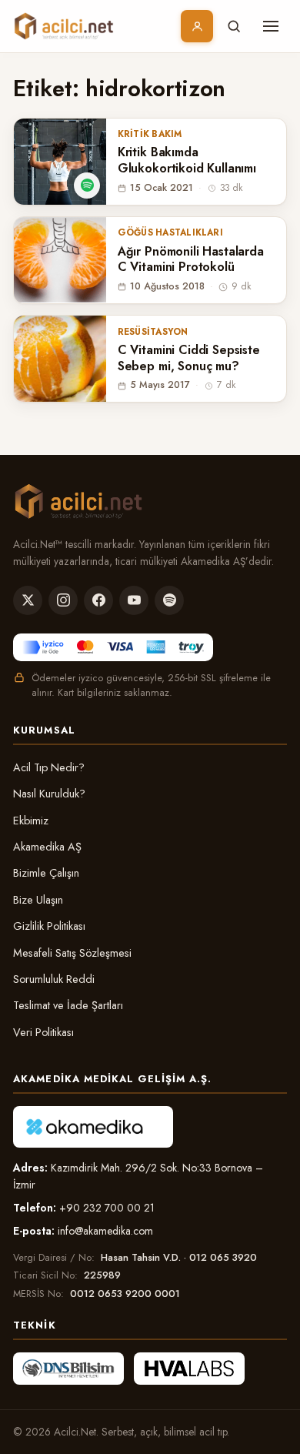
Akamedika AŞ (47, 846)
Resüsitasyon (153, 332)
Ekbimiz (30, 820)
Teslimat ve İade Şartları (68, 1005)
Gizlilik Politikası (49, 926)
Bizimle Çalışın (46, 873)
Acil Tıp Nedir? (49, 767)
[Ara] (234, 26)
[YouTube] (133, 600)
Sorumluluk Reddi (54, 979)
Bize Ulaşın (38, 899)
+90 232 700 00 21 (107, 1207)
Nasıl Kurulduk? (49, 793)
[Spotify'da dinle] (87, 185)
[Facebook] (98, 600)
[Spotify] (169, 600)
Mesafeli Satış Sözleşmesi (72, 953)
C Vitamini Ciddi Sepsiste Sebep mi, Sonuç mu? (189, 359)
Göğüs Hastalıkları (170, 232)
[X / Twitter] (27, 600)
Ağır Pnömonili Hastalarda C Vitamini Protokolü (191, 260)
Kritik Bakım (150, 134)
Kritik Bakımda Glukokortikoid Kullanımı (187, 161)
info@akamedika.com (105, 1230)
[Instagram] (63, 600)
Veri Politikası (43, 1032)
